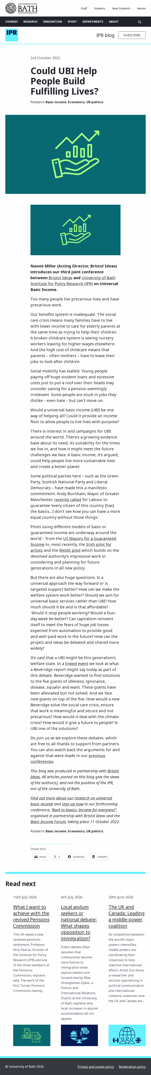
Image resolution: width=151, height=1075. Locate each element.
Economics (76, 102)
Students (99, 8)
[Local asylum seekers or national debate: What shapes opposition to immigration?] (79, 1035)
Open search (140, 22)
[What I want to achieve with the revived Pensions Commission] (31, 1035)
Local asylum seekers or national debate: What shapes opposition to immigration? (79, 922)
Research (30, 21)
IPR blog (105, 35)
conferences (41, 761)
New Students (121, 8)
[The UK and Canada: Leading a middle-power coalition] (127, 1035)
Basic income (56, 102)
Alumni (141, 8)
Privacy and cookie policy (95, 1067)
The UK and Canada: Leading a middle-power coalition (127, 916)
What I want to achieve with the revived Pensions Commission (31, 916)
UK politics (94, 102)
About (114, 21)
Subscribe (132, 35)
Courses (11, 21)
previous (97, 755)
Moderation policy (132, 1067)
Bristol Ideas (60, 277)
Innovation (52, 21)
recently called (67, 499)
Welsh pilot (70, 550)
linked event (76, 663)
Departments (93, 21)
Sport (72, 21)
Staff (84, 8)
